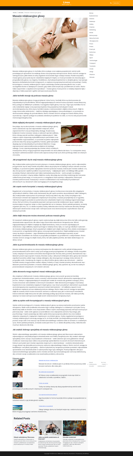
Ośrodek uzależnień (69, 437)
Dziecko (91, 19)
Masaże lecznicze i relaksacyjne (48, 360)
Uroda (91, 69)
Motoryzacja (93, 35)
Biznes (91, 13)
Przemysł (92, 49)
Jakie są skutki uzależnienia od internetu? (48, 438)
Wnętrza (92, 74)
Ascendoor (72, 453)
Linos (66, 2)
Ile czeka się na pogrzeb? (46, 372)
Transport (92, 63)
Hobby (91, 24)
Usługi (91, 72)
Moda (91, 33)
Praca (91, 44)
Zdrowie (91, 77)
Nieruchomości (94, 38)
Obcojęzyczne (93, 41)
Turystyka (92, 66)
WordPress (86, 453)
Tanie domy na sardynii (46, 406)
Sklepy (91, 55)
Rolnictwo (92, 52)
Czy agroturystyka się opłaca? (48, 395)
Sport (91, 58)
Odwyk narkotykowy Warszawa (24, 437)
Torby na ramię (43, 383)
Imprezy (91, 27)
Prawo (91, 47)
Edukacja (92, 21)
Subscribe (116, 3)
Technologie (93, 60)
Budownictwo (93, 16)
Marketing (92, 30)
